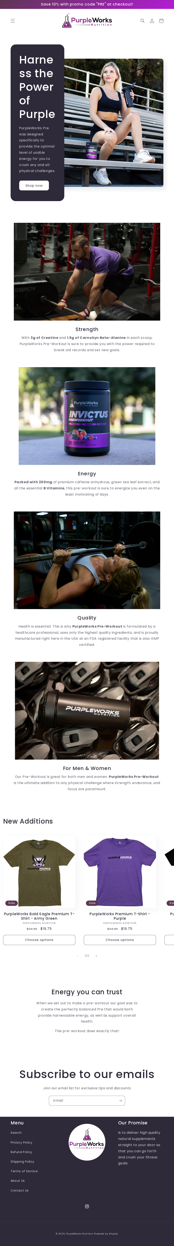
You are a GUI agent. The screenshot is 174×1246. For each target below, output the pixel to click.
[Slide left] (77, 956)
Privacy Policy (21, 1142)
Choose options (39, 940)
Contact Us (20, 1190)
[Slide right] (96, 956)
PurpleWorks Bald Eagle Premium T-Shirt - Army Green (39, 916)
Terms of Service (24, 1171)
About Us (18, 1181)
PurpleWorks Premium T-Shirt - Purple (120, 916)
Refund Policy (21, 1152)
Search (16, 1133)
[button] (12, 21)
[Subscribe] (120, 1101)
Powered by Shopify (106, 1233)
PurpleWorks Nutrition (79, 1233)
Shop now (34, 185)
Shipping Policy (22, 1161)
